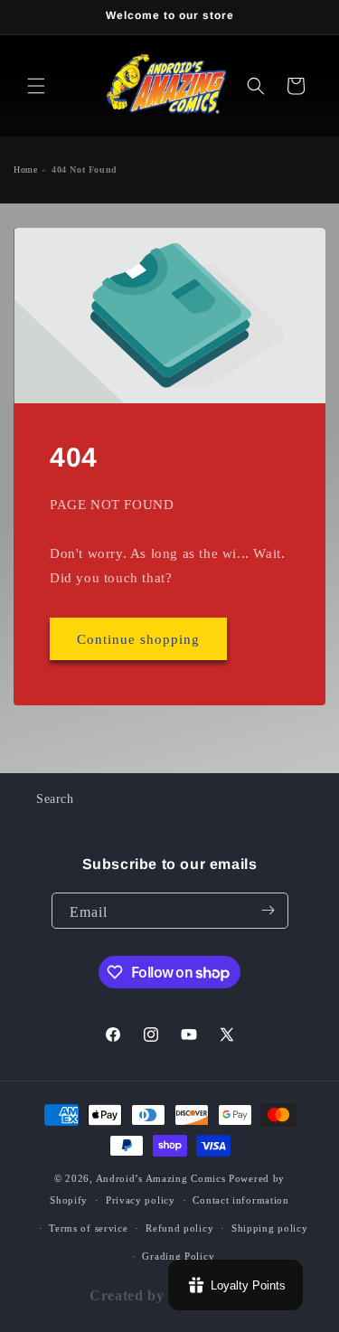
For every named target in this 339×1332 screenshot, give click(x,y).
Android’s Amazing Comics (161, 1178)
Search (55, 799)
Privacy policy (140, 1200)
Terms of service (88, 1228)
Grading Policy (178, 1256)
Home (25, 170)
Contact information (240, 1200)
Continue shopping (138, 638)
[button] (36, 86)
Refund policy (179, 1228)
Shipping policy (269, 1228)
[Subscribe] (268, 911)
